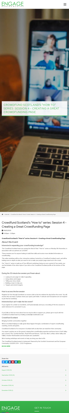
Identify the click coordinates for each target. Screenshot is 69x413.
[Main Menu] (65, 4)
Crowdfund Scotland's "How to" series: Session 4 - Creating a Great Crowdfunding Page (33, 214)
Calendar (7, 214)
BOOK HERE (6, 346)
